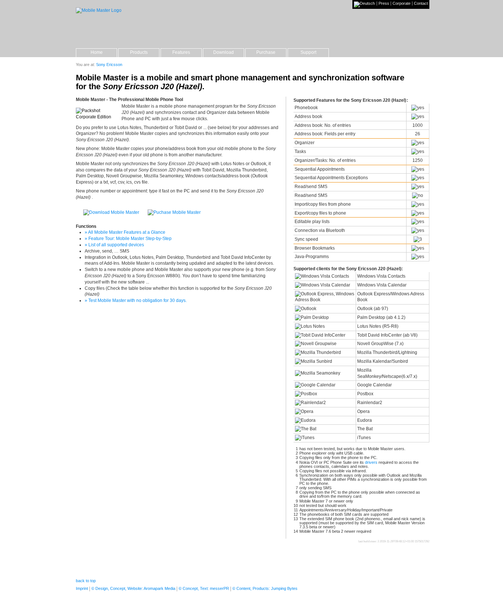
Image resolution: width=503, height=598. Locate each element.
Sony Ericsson (109, 64)
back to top (86, 580)
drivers (371, 462)
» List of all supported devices (114, 244)
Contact (421, 3)
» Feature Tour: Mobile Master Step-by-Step (128, 238)
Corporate (402, 3)
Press (384, 3)
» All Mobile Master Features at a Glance (125, 232)
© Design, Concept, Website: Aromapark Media (133, 588)
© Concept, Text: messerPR (204, 588)
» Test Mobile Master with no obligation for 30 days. (136, 300)
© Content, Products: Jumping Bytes (265, 588)
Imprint (82, 588)
